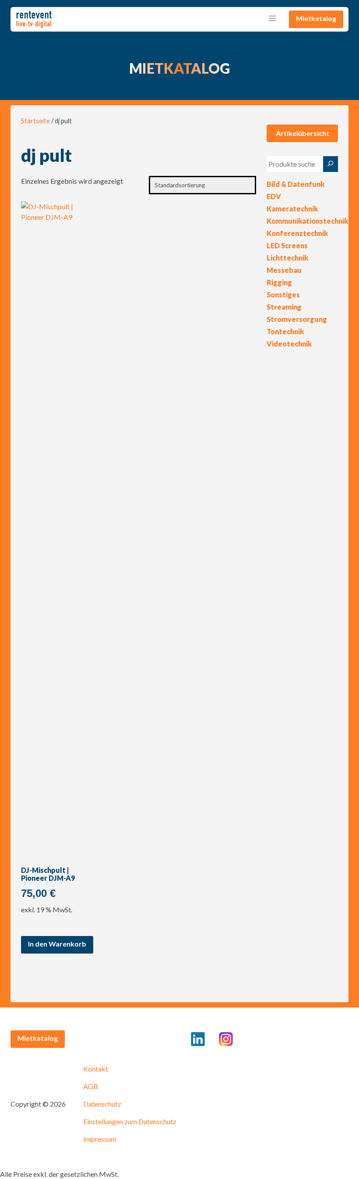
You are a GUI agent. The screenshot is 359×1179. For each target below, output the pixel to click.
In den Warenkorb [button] (57, 944)
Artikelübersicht (302, 133)
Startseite (35, 121)
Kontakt (95, 1069)
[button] (272, 18)
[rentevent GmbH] (34, 19)
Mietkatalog (316, 18)
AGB (90, 1086)
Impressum (99, 1139)
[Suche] (330, 164)
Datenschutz (102, 1104)
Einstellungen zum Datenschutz (129, 1121)
